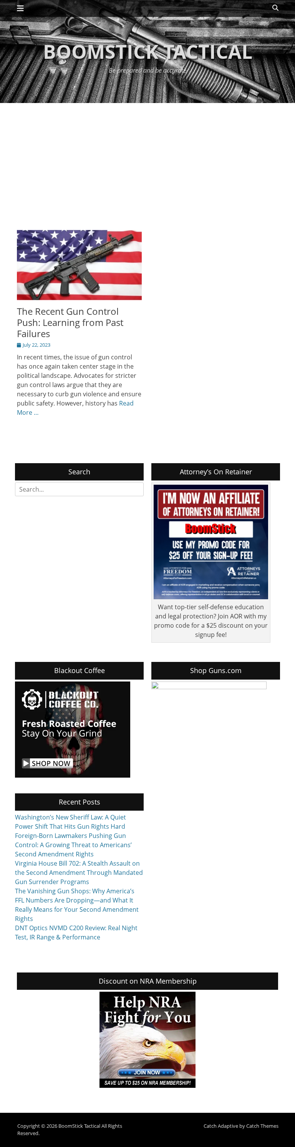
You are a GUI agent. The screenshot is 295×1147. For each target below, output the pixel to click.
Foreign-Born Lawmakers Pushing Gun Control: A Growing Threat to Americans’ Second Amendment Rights (73, 844)
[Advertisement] (147, 160)
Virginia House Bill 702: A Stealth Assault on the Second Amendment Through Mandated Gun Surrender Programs (79, 872)
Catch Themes (262, 1125)
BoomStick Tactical (147, 51)
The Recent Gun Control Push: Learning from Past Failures (70, 322)
